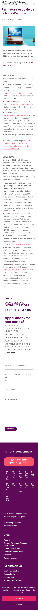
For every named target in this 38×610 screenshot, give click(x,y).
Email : (8, 381)
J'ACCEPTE (19, 598)
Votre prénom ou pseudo (15, 365)
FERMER (19, 604)
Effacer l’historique (12, 580)
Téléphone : (10, 390)
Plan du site (9, 577)
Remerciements (11, 558)
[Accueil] (15, 6)
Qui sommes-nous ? (13, 548)
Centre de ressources (13, 552)
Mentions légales (11, 571)
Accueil (7, 540)
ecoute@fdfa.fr (11, 352)
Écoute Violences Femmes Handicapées (15, 544)
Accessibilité (9, 574)
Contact (7, 555)
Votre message (11, 399)
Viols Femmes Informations (16, 93)
